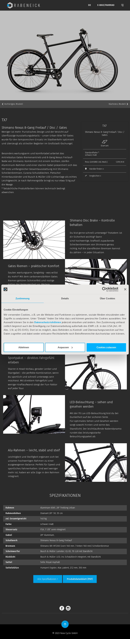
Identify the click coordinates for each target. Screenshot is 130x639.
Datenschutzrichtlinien (47, 322)
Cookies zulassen (106, 347)
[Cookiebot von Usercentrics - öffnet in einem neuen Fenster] (104, 289)
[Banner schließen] (125, 289)
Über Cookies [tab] (107, 298)
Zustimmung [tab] (23, 298)
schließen (101, 206)
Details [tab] (65, 298)
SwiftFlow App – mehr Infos (38, 193)
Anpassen (63, 347)
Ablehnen (23, 347)
